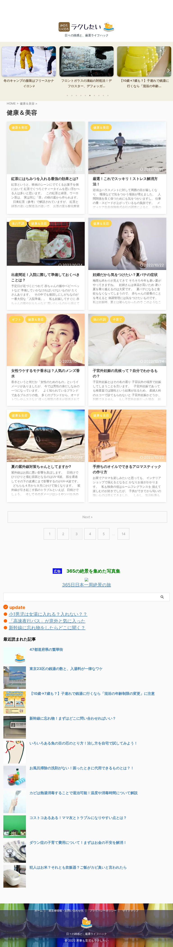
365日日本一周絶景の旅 (86, 585)
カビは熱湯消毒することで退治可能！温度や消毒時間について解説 (84, 793)
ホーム (38, 910)
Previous (6, 70)
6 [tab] (90, 95)
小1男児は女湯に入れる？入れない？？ (48, 614)
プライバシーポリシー (102, 910)
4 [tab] (81, 95)
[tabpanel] (29, 68)
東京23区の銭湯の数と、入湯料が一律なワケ (66, 668)
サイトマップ (130, 910)
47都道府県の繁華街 (46, 649)
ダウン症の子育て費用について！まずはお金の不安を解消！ (78, 842)
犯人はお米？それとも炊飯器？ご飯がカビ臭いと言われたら (78, 867)
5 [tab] (85, 95)
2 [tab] (72, 95)
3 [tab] (76, 95)
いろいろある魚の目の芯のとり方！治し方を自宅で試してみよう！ (84, 743)
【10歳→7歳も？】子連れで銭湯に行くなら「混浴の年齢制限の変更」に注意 (92, 693)
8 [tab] (99, 95)
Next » (87, 517)
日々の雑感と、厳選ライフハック (86, 933)
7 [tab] (94, 95)
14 (123, 534)
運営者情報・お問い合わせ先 (66, 910)
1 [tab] (67, 95)
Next (167, 70)
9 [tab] (103, 95)
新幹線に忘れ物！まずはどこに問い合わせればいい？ (73, 718)
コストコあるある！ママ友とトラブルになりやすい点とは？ (78, 817)
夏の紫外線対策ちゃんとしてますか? (41, 466)
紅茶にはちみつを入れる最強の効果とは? (44, 178)
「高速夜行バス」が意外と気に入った (47, 621)
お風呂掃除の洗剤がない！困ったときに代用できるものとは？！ (82, 768)
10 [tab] (108, 95)
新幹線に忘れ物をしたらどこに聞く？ (47, 627)
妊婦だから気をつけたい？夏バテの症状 (125, 274)
